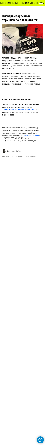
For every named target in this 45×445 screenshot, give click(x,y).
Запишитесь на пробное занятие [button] (18, 109)
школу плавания (31, 135)
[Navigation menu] (41, 3)
